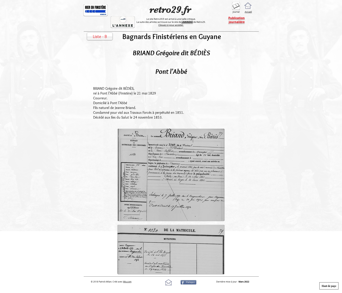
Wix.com (127, 281)
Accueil (248, 11)
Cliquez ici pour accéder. (171, 25)
